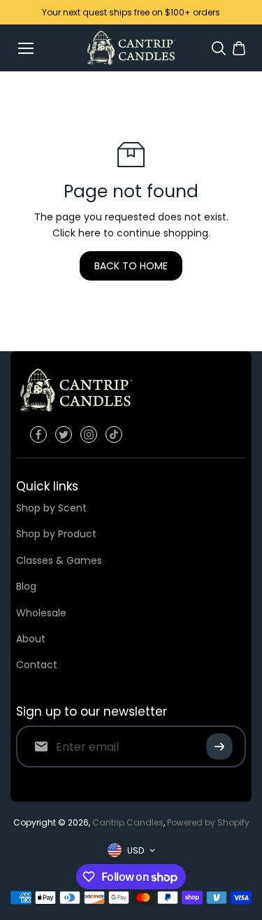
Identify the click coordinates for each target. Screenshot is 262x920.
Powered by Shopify (208, 822)
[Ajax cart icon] (239, 48)
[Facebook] (38, 434)
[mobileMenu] (25, 48)
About (30, 639)
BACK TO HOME (131, 266)
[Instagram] (88, 434)
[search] (218, 48)
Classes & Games (59, 560)
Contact (36, 665)
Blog (26, 586)
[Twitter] (63, 434)
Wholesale (41, 613)
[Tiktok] (113, 434)
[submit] (219, 746)
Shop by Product (56, 534)
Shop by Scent (51, 508)
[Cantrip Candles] (131, 47)
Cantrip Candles (127, 822)
